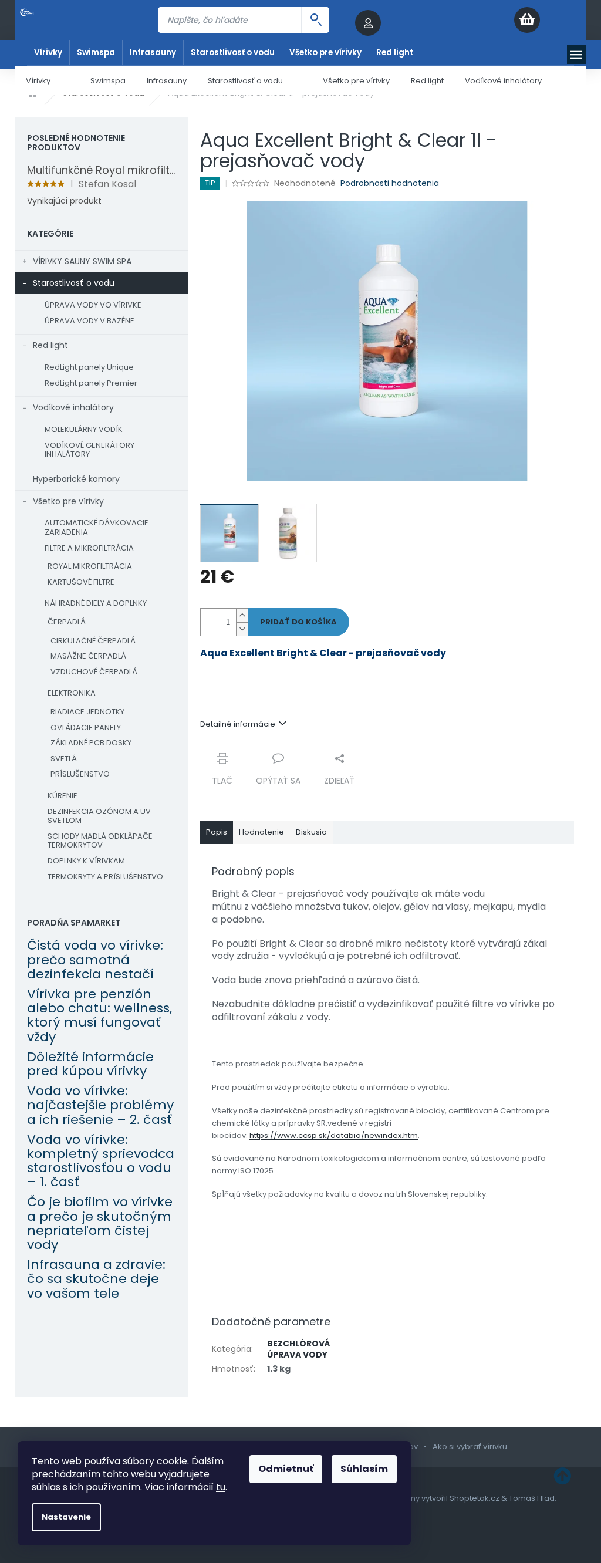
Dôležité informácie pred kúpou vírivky (90, 1064)
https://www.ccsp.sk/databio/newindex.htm (333, 1135)
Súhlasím (364, 1469)
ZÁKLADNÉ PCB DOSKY (90, 742)
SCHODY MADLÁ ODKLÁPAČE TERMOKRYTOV (100, 841)
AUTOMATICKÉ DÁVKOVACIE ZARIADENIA (96, 527)
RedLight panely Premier (91, 383)
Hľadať (315, 20)
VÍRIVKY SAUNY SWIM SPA (82, 261)
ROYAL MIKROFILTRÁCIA (90, 566)
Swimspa (96, 52)
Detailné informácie (237, 724)
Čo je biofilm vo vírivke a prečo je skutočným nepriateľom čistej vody (100, 1223)
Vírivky (48, 52)
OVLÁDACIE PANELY (85, 727)
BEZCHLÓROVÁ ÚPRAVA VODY (298, 1349)
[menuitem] (47, 80)
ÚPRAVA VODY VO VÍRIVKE (93, 304)
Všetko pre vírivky (325, 52)
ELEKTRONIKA (72, 692)
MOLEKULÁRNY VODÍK (84, 429)
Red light (394, 52)
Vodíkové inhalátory (73, 407)
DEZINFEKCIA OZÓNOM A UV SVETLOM (99, 816)
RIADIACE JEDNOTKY (87, 711)
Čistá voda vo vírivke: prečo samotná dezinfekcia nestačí (95, 960)
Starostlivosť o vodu (233, 52)
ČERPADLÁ (67, 621)
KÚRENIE (62, 795)
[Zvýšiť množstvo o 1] (242, 615)
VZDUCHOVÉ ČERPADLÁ (93, 671)
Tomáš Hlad (532, 1498)
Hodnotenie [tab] (261, 832)
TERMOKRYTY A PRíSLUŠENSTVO (105, 876)
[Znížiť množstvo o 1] (242, 629)
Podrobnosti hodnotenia (389, 183)
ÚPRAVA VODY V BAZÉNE (89, 320)
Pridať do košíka (298, 621)
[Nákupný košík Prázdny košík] (550, 20)
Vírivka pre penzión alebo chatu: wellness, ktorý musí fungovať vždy (99, 1015)
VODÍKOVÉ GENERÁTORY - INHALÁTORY (92, 450)
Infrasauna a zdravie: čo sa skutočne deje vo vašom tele (96, 1279)
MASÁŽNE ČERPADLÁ (88, 655)
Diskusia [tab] (311, 832)
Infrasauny (153, 52)
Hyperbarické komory (76, 479)
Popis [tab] (216, 832)
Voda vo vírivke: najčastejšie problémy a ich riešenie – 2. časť (100, 1105)
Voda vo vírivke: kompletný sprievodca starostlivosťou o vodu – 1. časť (100, 1161)
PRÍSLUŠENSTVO (80, 773)
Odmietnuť (285, 1469)
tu (220, 1487)
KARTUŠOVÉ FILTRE (81, 582)
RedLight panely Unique (89, 367)
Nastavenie (66, 1517)
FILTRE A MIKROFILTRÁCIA (89, 547)
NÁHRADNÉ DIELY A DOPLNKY (96, 603)
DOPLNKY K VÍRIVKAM (86, 860)
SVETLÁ (63, 758)
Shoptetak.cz (474, 1498)
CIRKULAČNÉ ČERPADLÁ (93, 640)
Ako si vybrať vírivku (470, 1446)
